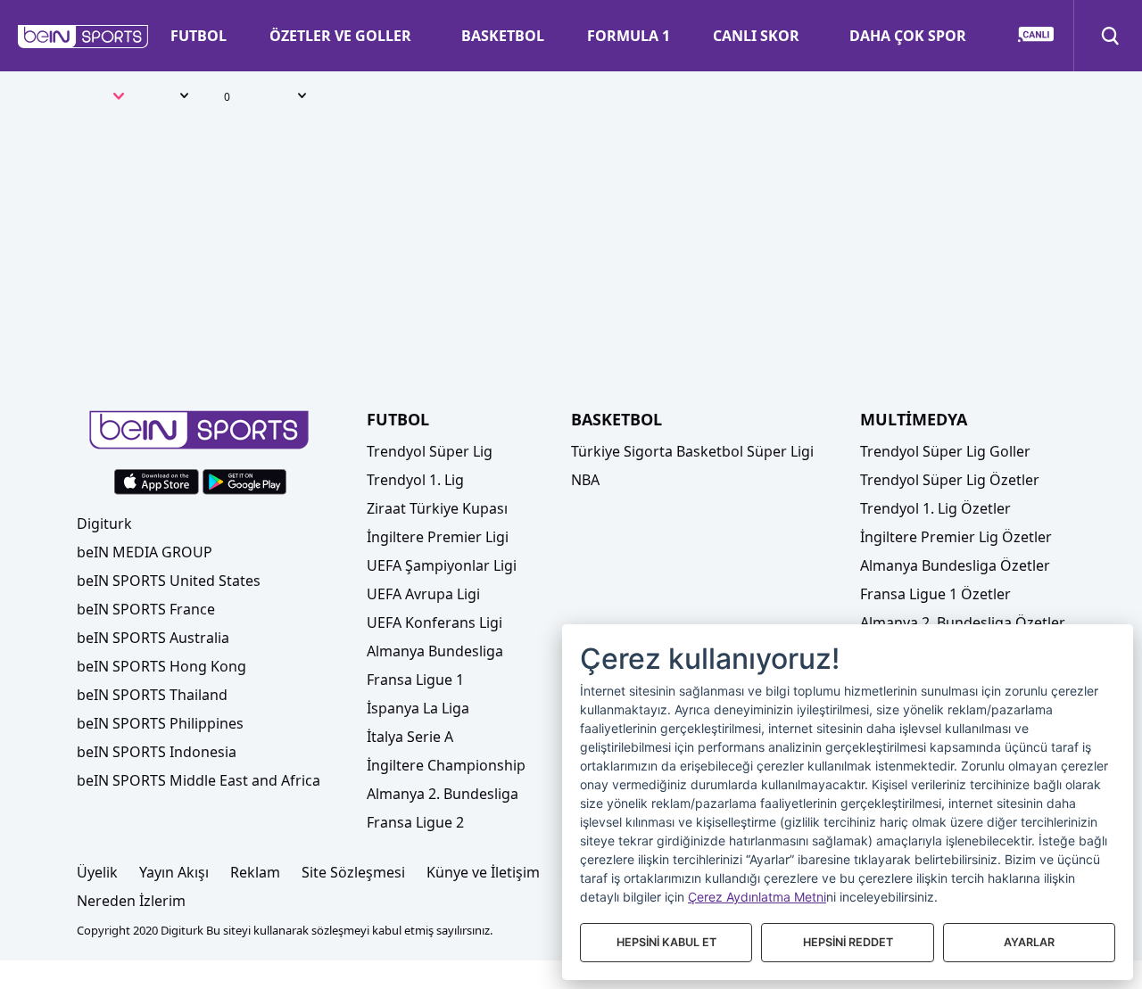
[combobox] (101, 98)
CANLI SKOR (756, 35)
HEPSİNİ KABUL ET (666, 942)
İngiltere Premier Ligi (438, 537)
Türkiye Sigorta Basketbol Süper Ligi (692, 451)
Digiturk (104, 523)
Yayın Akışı (174, 872)
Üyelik (97, 872)
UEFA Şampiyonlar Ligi (442, 565)
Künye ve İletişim (483, 872)
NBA (585, 480)
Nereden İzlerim (131, 901)
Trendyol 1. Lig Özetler (935, 508)
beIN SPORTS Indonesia (156, 752)
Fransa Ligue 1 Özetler (935, 594)
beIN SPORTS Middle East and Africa (198, 780)
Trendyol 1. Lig (415, 480)
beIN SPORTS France (146, 609)
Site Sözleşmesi (353, 872)
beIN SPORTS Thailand (152, 695)
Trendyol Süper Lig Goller (945, 451)
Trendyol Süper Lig (429, 451)
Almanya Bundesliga (435, 651)
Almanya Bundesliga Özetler (955, 565)
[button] (83, 36)
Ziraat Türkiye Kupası (437, 508)
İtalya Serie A (410, 736)
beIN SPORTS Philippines (160, 723)
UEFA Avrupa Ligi (423, 594)
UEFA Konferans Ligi (434, 622)
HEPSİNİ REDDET (848, 942)
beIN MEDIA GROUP (144, 552)
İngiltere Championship (446, 765)
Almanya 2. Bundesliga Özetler (962, 622)
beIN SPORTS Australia (153, 637)
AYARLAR (1029, 942)
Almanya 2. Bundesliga (442, 794)
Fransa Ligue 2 (415, 822)
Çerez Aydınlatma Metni (757, 896)
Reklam (255, 872)
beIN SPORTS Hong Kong (161, 666)
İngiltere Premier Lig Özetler (956, 537)
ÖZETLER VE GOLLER (340, 35)
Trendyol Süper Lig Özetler (949, 480)
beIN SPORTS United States (169, 580)
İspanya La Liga (418, 708)
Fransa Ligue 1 (415, 679)
